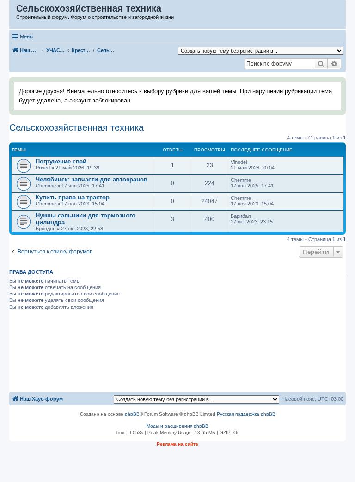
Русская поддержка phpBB (246, 413)
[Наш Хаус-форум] (13, 10)
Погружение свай (61, 161)
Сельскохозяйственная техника (76, 127)
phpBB (132, 413)
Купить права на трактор (73, 197)
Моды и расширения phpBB (177, 425)
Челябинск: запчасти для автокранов (91, 179)
